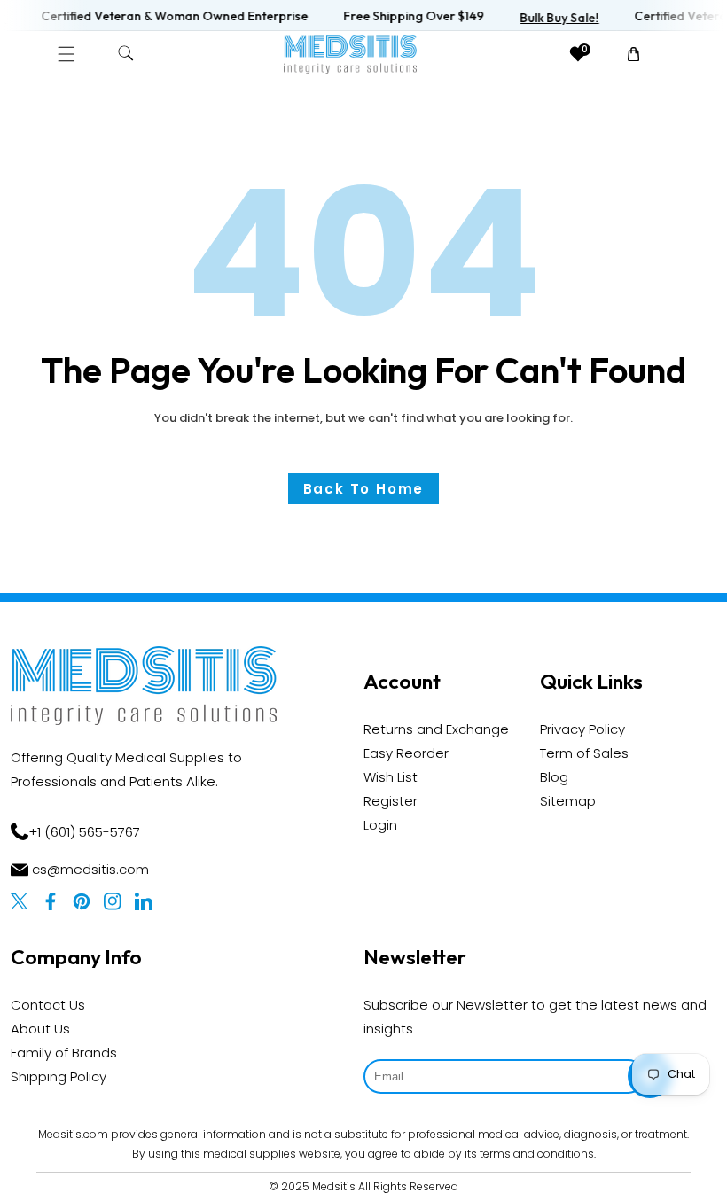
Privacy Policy (582, 729)
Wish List (391, 777)
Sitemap (568, 801)
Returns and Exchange (436, 729)
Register (391, 801)
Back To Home (364, 489)
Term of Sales (584, 753)
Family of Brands (64, 1052)
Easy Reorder (406, 753)
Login (380, 824)
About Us (40, 1028)
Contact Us (48, 1004)
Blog (554, 777)
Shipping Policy (58, 1076)
